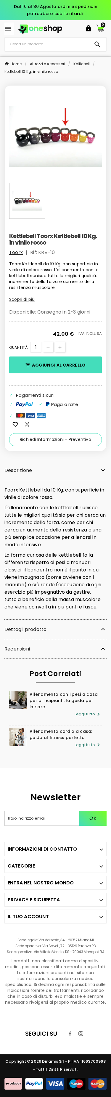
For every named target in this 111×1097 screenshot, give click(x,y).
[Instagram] (80, 1033)
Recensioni (17, 648)
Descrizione (18, 470)
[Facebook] (70, 1033)
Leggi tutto (88, 714)
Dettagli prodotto (25, 629)
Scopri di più (22, 299)
